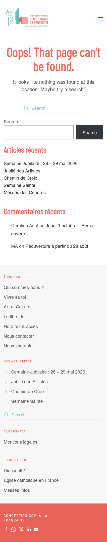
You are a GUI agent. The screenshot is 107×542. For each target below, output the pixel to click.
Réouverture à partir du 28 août (56, 246)
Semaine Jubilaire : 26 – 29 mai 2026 (41, 163)
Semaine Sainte (19, 185)
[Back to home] (28, 17)
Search (11, 121)
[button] (100, 17)
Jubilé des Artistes (22, 170)
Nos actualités (18, 361)
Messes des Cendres (25, 192)
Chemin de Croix (20, 177)
